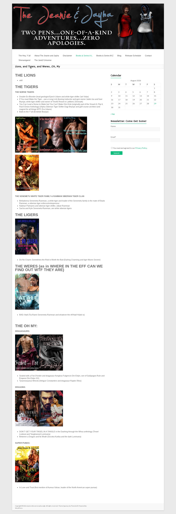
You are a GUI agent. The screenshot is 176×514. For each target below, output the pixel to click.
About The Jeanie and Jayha (46, 56)
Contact (148, 56)
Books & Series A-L (84, 56)
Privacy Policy (141, 148)
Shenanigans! (24, 60)
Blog (119, 56)
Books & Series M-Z (104, 56)
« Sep (113, 114)
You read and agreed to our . (130, 148)
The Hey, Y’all (25, 56)
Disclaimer (67, 56)
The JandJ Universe (42, 60)
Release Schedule (133, 56)
